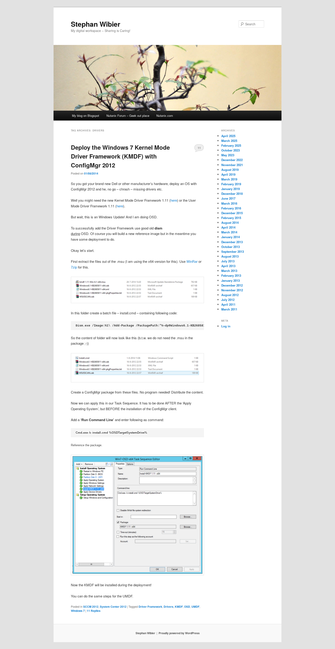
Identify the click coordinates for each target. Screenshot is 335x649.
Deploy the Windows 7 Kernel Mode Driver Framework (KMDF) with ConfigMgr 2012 (120, 156)
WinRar (192, 261)
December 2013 (232, 242)
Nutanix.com (164, 115)
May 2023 (227, 155)
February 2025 (231, 145)
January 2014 (230, 237)
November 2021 (232, 165)
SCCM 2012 (90, 607)
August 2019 (230, 169)
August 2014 (230, 222)
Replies (93, 611)
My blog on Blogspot (85, 115)
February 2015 (231, 218)
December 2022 (232, 160)
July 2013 (227, 261)
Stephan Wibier (95, 24)
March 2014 (229, 232)
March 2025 (229, 140)
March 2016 (229, 203)
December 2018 (232, 193)
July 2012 (227, 299)
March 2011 (229, 309)
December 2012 (232, 285)
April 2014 (228, 227)
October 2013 (230, 247)
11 (199, 148)
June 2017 (228, 198)
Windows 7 (78, 611)
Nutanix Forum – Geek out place (127, 115)
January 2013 (230, 280)
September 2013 (232, 251)
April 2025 (228, 136)
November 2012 (232, 290)
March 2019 (229, 179)
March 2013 (229, 270)
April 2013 (228, 266)
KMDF (179, 607)
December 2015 (232, 213)
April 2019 (228, 174)
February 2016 (231, 208)
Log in (225, 326)
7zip (74, 267)
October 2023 (230, 150)
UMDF (195, 607)
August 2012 (230, 295)
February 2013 (231, 275)
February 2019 (231, 184)
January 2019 (230, 189)
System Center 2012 (113, 607)
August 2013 (230, 256)
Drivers (168, 607)
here (173, 200)
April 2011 (228, 304)
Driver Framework (150, 607)
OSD (187, 607)
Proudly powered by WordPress (179, 633)
